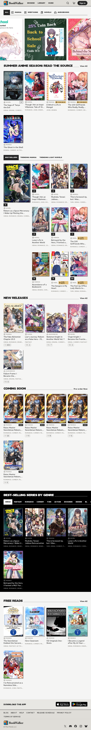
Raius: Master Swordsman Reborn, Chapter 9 (33, 428)
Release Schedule (46, 713)
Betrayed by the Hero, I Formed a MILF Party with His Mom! (59, 241)
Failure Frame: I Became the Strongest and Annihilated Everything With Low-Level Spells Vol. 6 (13, 375)
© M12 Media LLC (10, 727)
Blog (6, 713)
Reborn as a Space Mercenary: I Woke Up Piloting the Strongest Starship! (16, 212)
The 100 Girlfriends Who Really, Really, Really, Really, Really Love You (76, 106)
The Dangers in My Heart (59, 287)
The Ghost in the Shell (13, 147)
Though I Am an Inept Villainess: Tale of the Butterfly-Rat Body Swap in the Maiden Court (34, 106)
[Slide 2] (45, 39)
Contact (30, 713)
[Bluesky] (86, 726)
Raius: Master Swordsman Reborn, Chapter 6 (76, 428)
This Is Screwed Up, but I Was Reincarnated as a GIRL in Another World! (78, 198)
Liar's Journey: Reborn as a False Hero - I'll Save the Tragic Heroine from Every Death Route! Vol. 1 (34, 338)
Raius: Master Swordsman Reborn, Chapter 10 (12, 428)
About (14, 713)
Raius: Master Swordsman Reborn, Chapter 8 (55, 428)
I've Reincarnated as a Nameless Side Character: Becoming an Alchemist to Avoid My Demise (13, 684)
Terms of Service (12, 716)
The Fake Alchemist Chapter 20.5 (12, 338)
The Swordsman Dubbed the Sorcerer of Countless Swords (13, 642)
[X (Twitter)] (65, 726)
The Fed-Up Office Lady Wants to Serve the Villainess (78, 287)
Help (21, 713)
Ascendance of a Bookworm (39, 286)
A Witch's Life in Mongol (53, 106)
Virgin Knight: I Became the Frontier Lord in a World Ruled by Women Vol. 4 (77, 338)
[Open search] (67, 3)
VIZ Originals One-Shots (54, 642)
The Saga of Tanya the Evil (12, 106)
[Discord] (70, 726)
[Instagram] (80, 726)
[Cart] (74, 3)
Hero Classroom (32, 641)
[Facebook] (75, 726)
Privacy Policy (64, 713)
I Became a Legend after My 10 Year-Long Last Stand (76, 642)
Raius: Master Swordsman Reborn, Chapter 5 (12, 475)
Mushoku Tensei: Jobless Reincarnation (58, 198)
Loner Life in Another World (38, 241)
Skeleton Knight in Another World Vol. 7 (55, 338)
